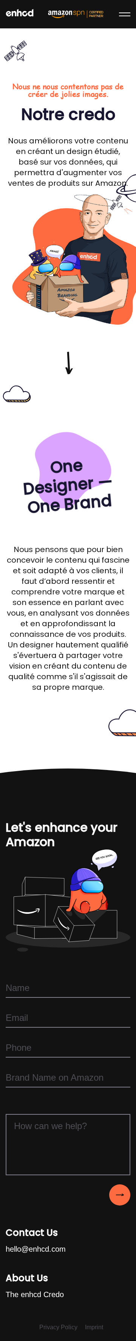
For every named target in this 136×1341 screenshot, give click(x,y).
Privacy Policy (58, 1327)
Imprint (94, 1327)
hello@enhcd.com (36, 1249)
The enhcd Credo (35, 1294)
